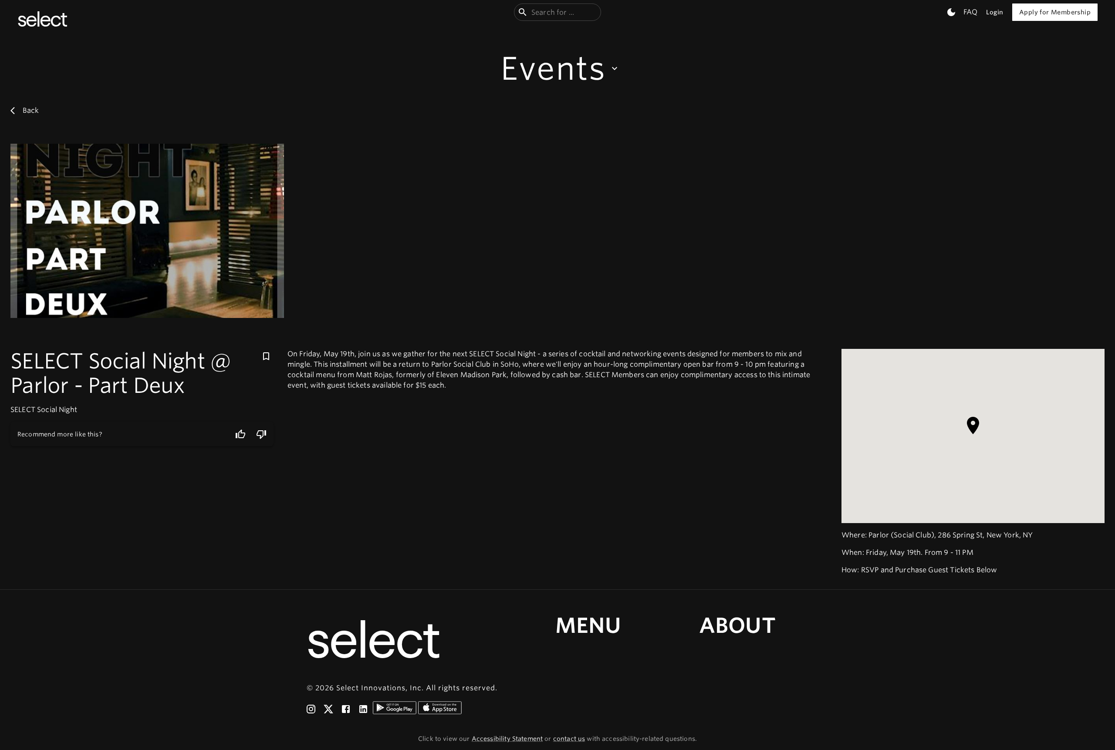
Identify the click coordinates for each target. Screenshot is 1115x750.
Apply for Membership (1055, 12)
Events (553, 68)
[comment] (261, 434)
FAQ (970, 12)
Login (994, 12)
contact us (569, 738)
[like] (240, 434)
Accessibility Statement (507, 738)
